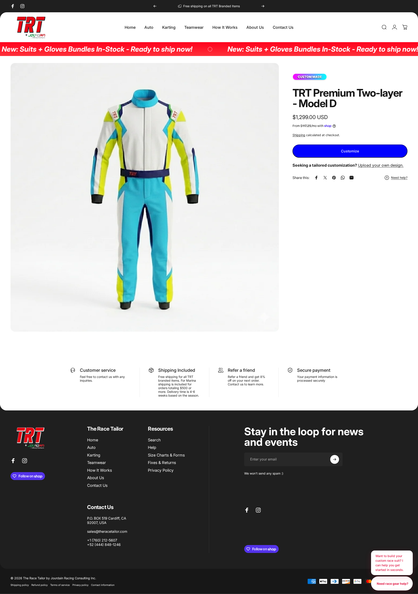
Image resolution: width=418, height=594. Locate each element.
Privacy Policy (161, 470)
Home (92, 440)
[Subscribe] (334, 459)
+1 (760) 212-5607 (102, 540)
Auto (91, 447)
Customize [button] (350, 151)
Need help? (399, 178)
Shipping (298, 135)
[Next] (263, 6)
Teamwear (96, 462)
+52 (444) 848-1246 (104, 544)
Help (152, 447)
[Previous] (155, 6)
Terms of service (60, 585)
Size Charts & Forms (166, 455)
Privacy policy (80, 585)
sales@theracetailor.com (107, 531)
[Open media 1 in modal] (145, 197)
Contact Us (97, 485)
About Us (95, 477)
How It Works (99, 470)
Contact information (103, 585)
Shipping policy (20, 585)
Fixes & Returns (162, 462)
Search (154, 440)
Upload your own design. (381, 165)
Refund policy (39, 585)
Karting (93, 455)
